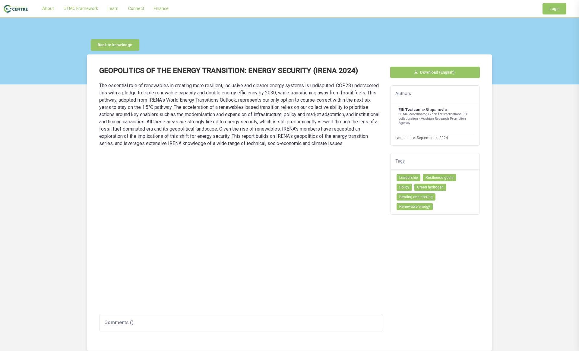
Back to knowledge (115, 45)
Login (554, 8)
